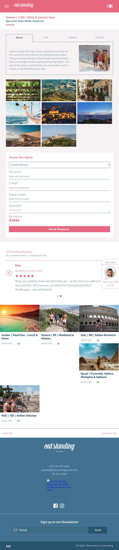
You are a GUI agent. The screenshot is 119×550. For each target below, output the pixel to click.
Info (46, 37)
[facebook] (111, 6)
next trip (7, 433)
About (19, 37)
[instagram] (108, 6)
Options (72, 37)
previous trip (109, 433)
